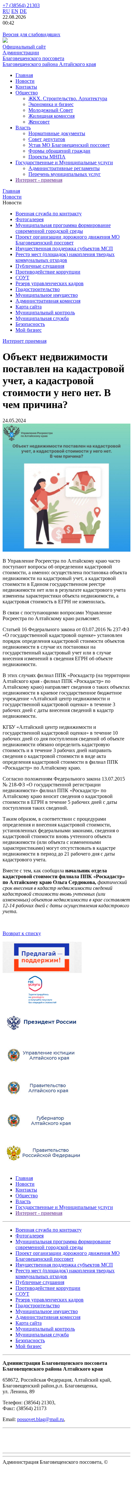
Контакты (26, 87)
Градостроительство (37, 289)
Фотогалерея (29, 219)
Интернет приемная (24, 341)
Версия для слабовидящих (31, 34)
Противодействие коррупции (47, 272)
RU (6, 11)
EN (14, 11)
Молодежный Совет (50, 110)
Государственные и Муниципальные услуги (64, 162)
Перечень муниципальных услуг (64, 174)
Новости (25, 81)
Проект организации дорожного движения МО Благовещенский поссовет (67, 239)
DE (23, 11)
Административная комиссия (47, 301)
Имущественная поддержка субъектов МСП (64, 248)
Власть (23, 127)
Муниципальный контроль (45, 312)
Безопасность (30, 324)
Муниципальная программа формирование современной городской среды (63, 228)
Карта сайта (28, 306)
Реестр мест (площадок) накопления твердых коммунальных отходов (65, 257)
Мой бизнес (28, 330)
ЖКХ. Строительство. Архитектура (67, 98)
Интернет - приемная (38, 180)
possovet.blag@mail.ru (40, 1419)
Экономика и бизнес (51, 104)
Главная (24, 75)
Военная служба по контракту (48, 213)
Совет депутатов (46, 139)
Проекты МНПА (47, 156)
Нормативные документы (56, 133)
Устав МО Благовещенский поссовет (69, 145)
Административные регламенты (64, 168)
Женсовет (39, 121)
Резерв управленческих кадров (49, 283)
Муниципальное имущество (46, 295)
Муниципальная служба (42, 318)
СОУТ (22, 277)
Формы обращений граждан (59, 151)
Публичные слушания (39, 266)
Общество (26, 92)
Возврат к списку (22, 933)
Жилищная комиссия (51, 116)
